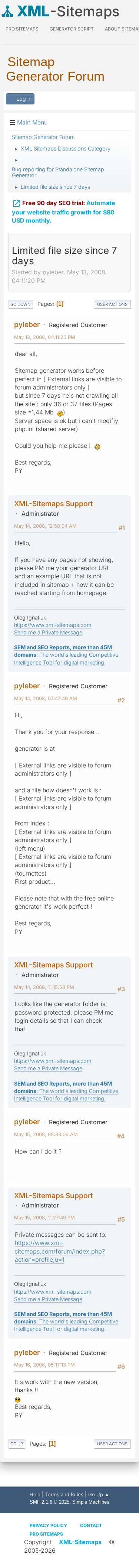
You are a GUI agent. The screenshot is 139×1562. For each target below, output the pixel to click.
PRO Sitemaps (22, 29)
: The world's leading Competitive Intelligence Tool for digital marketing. (66, 654)
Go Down (20, 304)
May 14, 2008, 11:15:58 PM (44, 987)
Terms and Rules (64, 1494)
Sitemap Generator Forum (55, 68)
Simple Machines (90, 1502)
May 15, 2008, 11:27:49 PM (44, 1217)
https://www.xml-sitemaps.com (53, 625)
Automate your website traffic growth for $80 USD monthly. (63, 211)
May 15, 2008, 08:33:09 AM (46, 1134)
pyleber (27, 324)
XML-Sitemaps (80, 1542)
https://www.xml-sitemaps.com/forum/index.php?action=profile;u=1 (60, 1251)
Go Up (16, 1443)
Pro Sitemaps (46, 1534)
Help (35, 1494)
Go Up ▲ (98, 1494)
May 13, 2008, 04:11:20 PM (44, 337)
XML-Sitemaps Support (53, 503)
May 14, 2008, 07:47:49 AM (45, 698)
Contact (91, 1525)
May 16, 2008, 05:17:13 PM (44, 1365)
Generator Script (72, 29)
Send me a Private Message (48, 632)
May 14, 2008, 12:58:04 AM (45, 526)
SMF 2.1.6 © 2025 (49, 1502)
